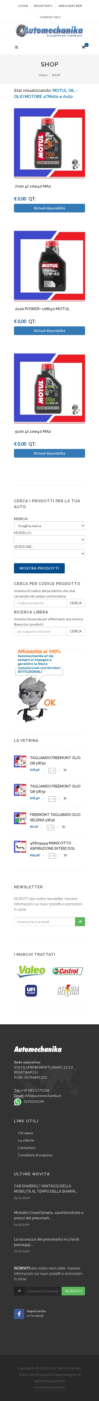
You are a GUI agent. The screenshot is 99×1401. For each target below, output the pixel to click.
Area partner (70, 6)
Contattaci (50, 17)
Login (23, 6)
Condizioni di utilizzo (49, 1387)
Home (43, 75)
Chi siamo (25, 1133)
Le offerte (26, 1140)
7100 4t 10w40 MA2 (33, 186)
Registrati (43, 6)
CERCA (76, 603)
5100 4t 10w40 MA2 (33, 431)
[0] (83, 46)
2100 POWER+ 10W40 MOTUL (42, 309)
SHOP (56, 75)
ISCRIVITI (73, 1291)
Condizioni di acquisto (35, 1155)
